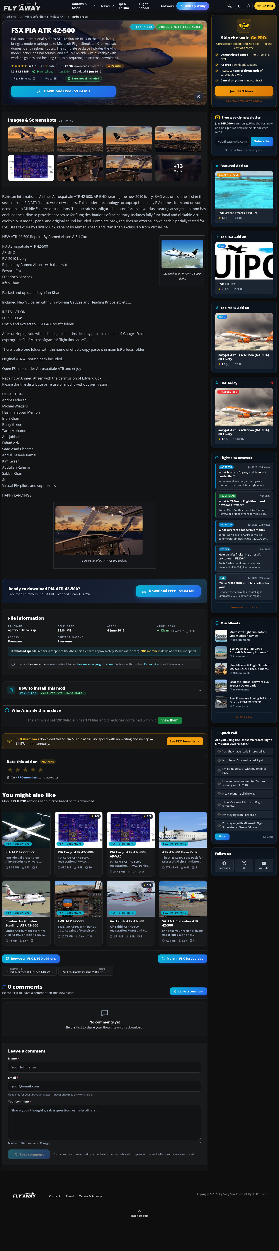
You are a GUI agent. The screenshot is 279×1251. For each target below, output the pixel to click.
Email (13, 1078)
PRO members (150, 651)
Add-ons (10, 17)
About (69, 1196)
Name (13, 1058)
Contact (54, 1196)
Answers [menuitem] (167, 6)
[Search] (229, 6)
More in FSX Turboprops (185, 958)
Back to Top (139, 1216)
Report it (150, 664)
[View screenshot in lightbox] (198, 96)
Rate (52, 65)
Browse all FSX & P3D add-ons (33, 958)
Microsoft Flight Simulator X (44, 17)
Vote (222, 836)
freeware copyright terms (95, 664)
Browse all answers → (244, 607)
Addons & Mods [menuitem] (79, 6)
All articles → (244, 717)
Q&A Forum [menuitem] (124, 6)
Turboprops (79, 17)
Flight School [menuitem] (144, 6)
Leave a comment (191, 991)
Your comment (20, 1101)
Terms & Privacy (90, 1196)
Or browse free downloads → (244, 101)
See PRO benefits (183, 741)
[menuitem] (192, 6)
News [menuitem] (105, 6)
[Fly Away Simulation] (22, 6)
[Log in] (249, 6)
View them (169, 720)
